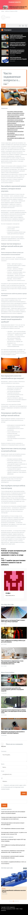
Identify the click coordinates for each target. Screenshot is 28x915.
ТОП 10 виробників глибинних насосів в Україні (18, 58)
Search (4, 805)
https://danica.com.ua (10, 595)
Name (2, 764)
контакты (3, 910)
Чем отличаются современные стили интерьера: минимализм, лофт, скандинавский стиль (12, 662)
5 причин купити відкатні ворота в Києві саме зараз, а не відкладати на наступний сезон (18, 45)
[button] (24, 868)
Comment (3, 751)
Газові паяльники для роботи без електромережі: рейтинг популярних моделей (18, 37)
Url (2, 778)
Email (2, 771)
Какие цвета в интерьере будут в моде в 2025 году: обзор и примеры (13, 620)
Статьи (3, 888)
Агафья (5, 84)
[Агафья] (14, 581)
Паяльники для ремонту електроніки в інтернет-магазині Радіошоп (17, 51)
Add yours (3, 746)
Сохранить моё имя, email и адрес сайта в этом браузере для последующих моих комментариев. (13, 787)
